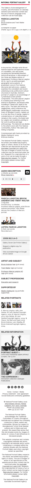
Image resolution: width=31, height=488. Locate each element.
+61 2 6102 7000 (18, 408)
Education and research (9, 282)
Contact (15, 392)
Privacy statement (9, 394)
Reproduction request (9, 158)
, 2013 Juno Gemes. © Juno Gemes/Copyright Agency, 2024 (13, 316)
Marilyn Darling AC (7, 291)
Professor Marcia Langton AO (12, 271)
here (20, 16)
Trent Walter (19, 23)
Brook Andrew (6, 23)
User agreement (23, 394)
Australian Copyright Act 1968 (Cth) (14, 148)
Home (9, 392)
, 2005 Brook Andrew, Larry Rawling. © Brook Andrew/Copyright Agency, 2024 (13, 323)
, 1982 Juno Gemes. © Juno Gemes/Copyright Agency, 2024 (13, 312)
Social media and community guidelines (16, 396)
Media (22, 392)
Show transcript (7, 175)
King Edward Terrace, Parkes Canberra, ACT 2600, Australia (16, 405)
